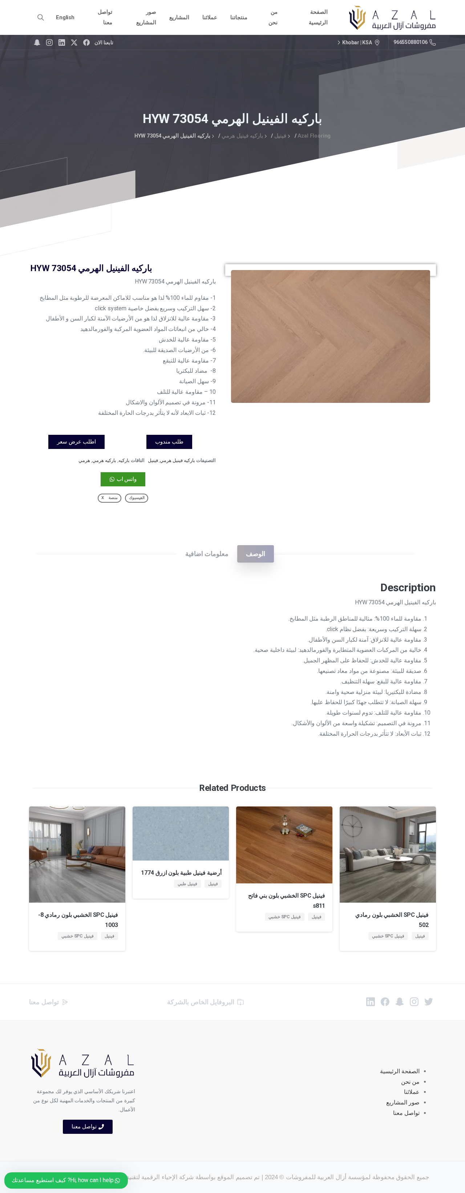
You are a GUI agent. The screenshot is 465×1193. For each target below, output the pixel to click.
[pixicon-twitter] (428, 1001)
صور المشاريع (403, 1102)
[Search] (40, 17)
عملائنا (412, 1091)
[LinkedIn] (61, 42)
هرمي (84, 460)
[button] (417, 282)
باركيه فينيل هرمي (242, 135)
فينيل (280, 135)
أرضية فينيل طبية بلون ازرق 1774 (181, 872)
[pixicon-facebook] (385, 1001)
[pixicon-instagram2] (414, 1001)
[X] (74, 42)
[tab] (255, 554)
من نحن (410, 1081)
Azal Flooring (314, 135)
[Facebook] (86, 42)
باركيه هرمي (104, 460)
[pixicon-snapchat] (399, 1001)
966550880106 (410, 42)
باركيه (124, 460)
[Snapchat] (37, 42)
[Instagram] (49, 42)
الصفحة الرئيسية (400, 1071)
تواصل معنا (406, 1113)
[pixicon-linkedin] (370, 1001)
